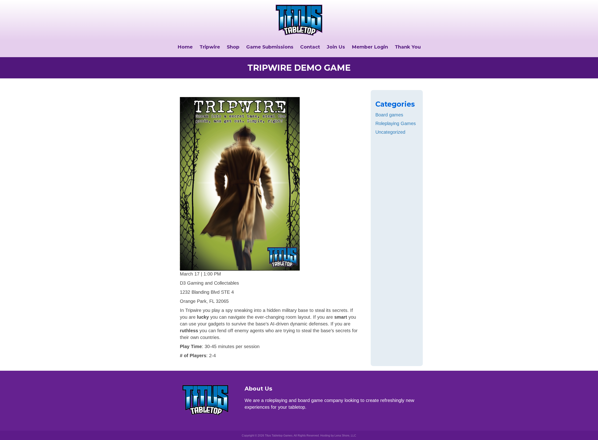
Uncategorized (390, 132)
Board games (389, 114)
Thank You (408, 47)
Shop (233, 47)
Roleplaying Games (395, 123)
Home (185, 47)
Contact (310, 47)
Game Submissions (269, 47)
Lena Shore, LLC (345, 435)
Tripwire (209, 47)
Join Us (336, 47)
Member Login (370, 47)
